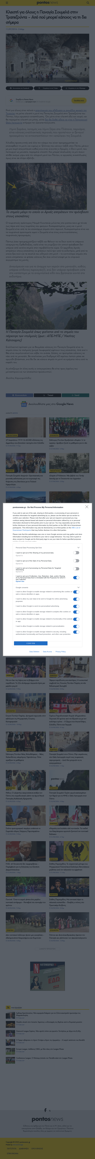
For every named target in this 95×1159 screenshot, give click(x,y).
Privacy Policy (61, 652)
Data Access (47, 652)
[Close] (87, 507)
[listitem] (47, 547)
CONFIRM (31, 643)
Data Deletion (34, 652)
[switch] (76, 552)
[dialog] (47, 579)
